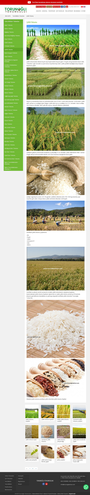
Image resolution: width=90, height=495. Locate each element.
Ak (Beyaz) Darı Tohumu (11, 148)
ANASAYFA (38, 11)
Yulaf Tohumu (8, 42)
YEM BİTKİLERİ (51, 11)
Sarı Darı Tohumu (9, 152)
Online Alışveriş (41, 7)
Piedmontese (56, 7)
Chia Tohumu (8, 124)
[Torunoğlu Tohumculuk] (15, 9)
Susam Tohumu (9, 79)
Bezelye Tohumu (9, 141)
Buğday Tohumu (9, 32)
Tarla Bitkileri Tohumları (18, 16)
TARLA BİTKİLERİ (69, 11)
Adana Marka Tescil (37, 493)
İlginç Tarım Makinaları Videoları (11, 163)
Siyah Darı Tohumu (10, 155)
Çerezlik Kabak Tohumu (11, 103)
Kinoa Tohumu (9, 120)
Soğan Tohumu (9, 113)
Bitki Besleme (8, 489)
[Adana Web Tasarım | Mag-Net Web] (72, 493)
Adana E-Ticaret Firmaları (50, 493)
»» (36, 468)
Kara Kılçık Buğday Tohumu (12, 35)
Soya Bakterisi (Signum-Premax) (11, 60)
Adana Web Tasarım (62, 493)
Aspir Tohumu (8, 25)
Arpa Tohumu (8, 39)
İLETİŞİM (83, 11)
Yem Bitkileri (8, 481)
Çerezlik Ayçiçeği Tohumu (12, 99)
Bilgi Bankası (21, 481)
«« (26, 468)
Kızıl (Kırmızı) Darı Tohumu (12, 159)
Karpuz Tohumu (9, 89)
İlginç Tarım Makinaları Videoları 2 (11, 168)
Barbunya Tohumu (10, 138)
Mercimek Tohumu (10, 127)
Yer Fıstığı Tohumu (10, 82)
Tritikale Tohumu (9, 46)
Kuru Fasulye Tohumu (11, 134)
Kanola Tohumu (9, 106)
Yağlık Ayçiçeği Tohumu (11, 96)
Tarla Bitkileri (8, 484)
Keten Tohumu (9, 28)
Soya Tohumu (8, 56)
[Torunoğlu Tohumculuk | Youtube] (67, 7)
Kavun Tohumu (9, 93)
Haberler (20, 478)
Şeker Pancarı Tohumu (11, 110)
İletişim (20, 484)
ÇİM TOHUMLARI (60, 11)
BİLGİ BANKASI (77, 11)
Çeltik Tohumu (30, 16)
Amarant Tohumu (9, 117)
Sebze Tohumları (9, 476)
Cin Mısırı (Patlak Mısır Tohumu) (11, 66)
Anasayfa (20, 476)
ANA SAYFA (8, 16)
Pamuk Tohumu (9, 86)
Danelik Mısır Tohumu (11, 75)
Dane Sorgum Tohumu (11, 53)
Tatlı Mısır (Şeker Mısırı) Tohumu (11, 71)
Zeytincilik (49, 7)
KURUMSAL (44, 11)
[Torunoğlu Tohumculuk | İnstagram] (64, 7)
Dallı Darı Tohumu (10, 145)
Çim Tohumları (8, 478)
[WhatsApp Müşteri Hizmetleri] (86, 487)
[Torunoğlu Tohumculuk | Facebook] (62, 7)
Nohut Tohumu (9, 131)
